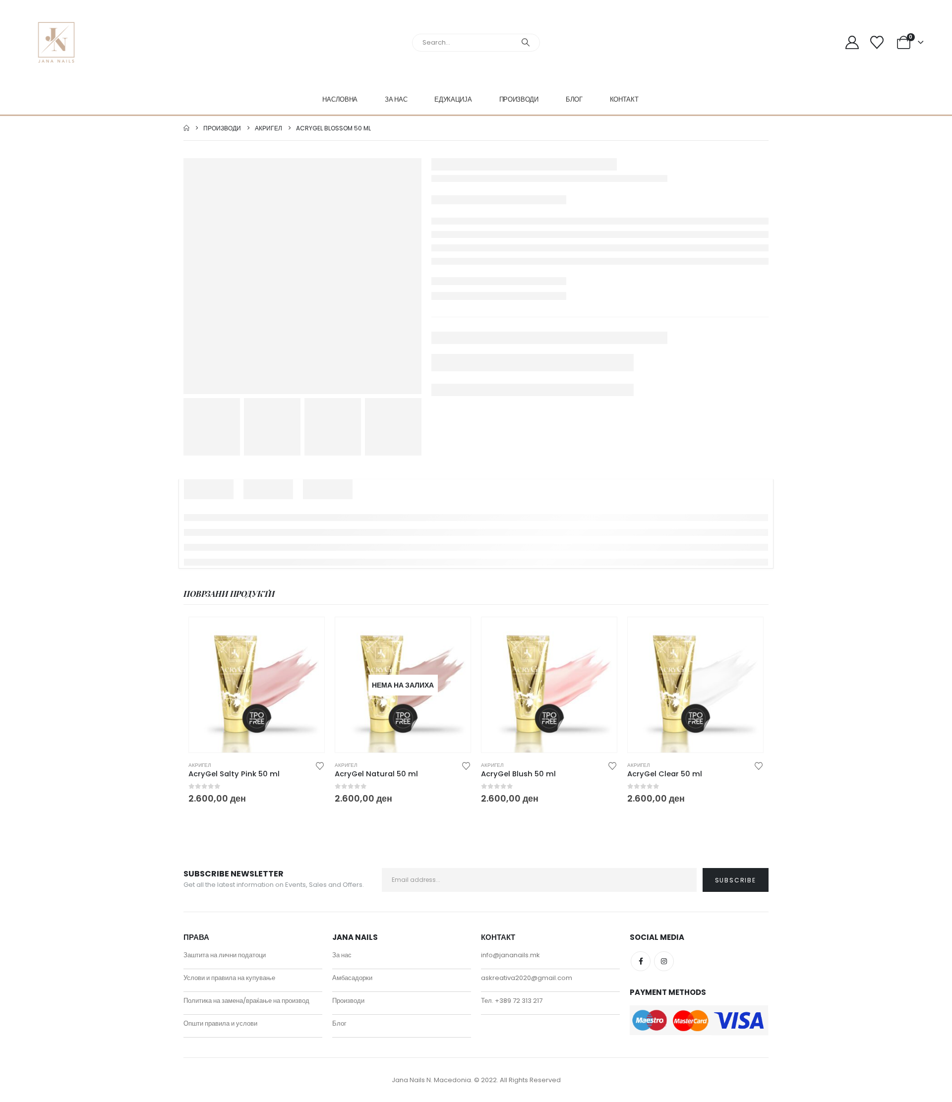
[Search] (525, 42)
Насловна (339, 99)
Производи (518, 99)
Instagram (664, 961)
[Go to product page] (256, 685)
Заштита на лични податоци (224, 955)
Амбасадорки (352, 978)
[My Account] (852, 42)
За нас (396, 99)
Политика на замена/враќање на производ (246, 1000)
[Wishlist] (877, 42)
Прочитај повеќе (454, 633)
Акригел (199, 765)
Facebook (641, 961)
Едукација (453, 99)
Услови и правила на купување (229, 978)
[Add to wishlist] (320, 765)
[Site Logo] (56, 42)
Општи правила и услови (220, 1023)
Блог (574, 99)
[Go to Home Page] (186, 128)
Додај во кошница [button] (308, 633)
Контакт (624, 99)
